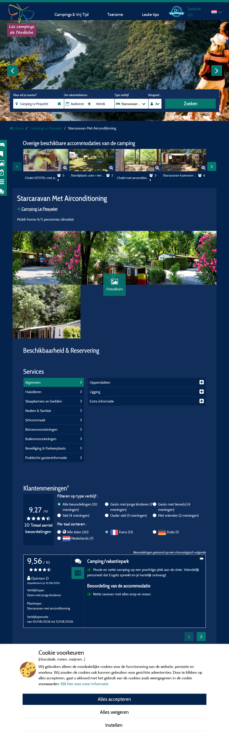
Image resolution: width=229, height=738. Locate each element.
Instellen (114, 725)
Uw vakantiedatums (75, 95)
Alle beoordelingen (80, 507)
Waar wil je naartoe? (25, 95)
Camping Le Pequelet (39, 208)
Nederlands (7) (82, 538)
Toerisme (115, 14)
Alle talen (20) (77, 532)
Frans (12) (126, 532)
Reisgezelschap (154, 95)
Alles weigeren (114, 712)
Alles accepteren (114, 699)
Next (216, 70)
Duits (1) (173, 532)
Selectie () (194, 11)
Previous (12, 70)
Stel (76, 515)
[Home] (21, 12)
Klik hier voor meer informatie (84, 683)
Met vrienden (178, 515)
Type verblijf (121, 95)
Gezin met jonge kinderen (131, 507)
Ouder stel (128, 515)
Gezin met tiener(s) (174, 507)
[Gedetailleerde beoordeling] (78, 573)
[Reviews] (78, 561)
